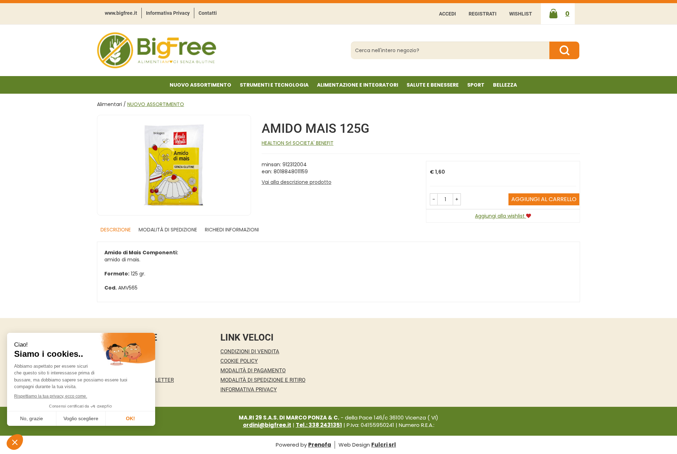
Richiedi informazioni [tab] (232, 229)
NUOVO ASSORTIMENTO (200, 84)
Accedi (447, 14)
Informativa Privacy (168, 13)
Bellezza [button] (505, 84)
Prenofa (319, 444)
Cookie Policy (239, 361)
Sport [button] (475, 84)
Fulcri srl (383, 444)
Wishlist (520, 14)
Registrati (482, 14)
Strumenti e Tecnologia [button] (274, 84)
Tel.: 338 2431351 (319, 425)
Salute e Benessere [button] (433, 84)
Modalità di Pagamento (253, 370)
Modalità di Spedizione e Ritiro (262, 380)
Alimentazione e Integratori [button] (357, 84)
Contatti (208, 13)
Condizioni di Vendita (249, 351)
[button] (434, 199)
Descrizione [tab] (115, 229)
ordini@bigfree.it (267, 425)
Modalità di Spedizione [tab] (168, 229)
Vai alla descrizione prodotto (296, 182)
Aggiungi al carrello (544, 199)
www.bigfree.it (121, 13)
